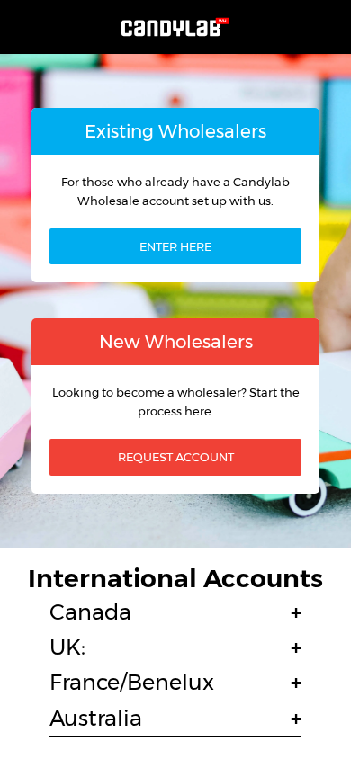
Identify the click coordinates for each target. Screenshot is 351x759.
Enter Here (176, 246)
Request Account (176, 457)
